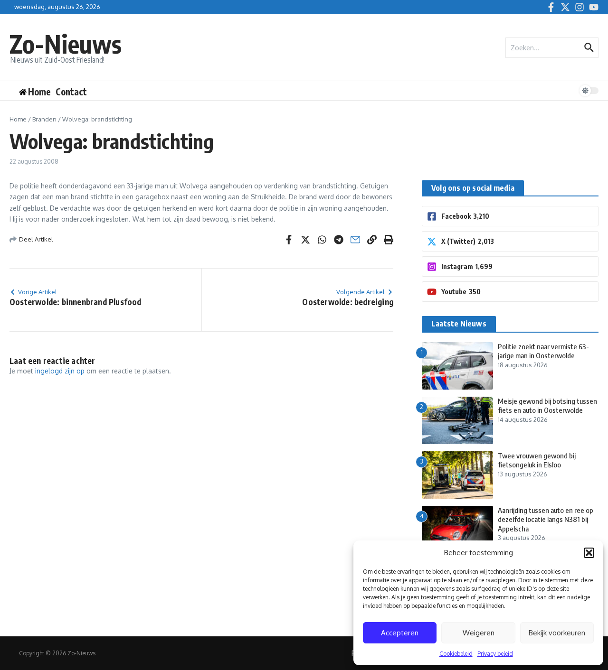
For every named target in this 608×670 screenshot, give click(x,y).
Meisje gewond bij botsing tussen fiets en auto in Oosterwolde (547, 406)
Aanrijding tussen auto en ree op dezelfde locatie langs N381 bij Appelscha (545, 519)
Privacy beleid (495, 653)
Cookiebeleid (456, 653)
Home (18, 119)
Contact (71, 91)
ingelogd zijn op (60, 371)
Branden (44, 119)
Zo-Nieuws (66, 43)
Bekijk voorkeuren (557, 632)
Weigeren (478, 632)
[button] (589, 553)
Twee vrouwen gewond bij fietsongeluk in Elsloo (537, 460)
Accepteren (399, 632)
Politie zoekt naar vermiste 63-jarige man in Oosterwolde (543, 351)
